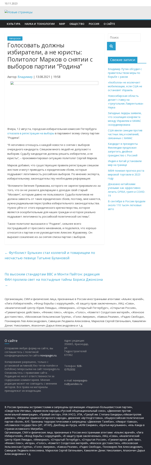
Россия (94, 24)
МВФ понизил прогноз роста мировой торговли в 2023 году (126, 174)
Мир (62, 24)
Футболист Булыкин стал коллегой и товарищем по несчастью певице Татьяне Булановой (50, 255)
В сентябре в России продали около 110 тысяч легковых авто (126, 205)
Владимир (25, 77)
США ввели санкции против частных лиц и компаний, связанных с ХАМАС (125, 134)
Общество (76, 24)
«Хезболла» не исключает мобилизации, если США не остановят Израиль (125, 86)
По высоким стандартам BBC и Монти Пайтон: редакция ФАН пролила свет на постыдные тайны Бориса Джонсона (54, 279)
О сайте (109, 24)
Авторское (15, 38)
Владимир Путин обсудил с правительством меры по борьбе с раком (125, 72)
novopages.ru (48, 355)
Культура (13, 24)
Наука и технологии (40, 24)
